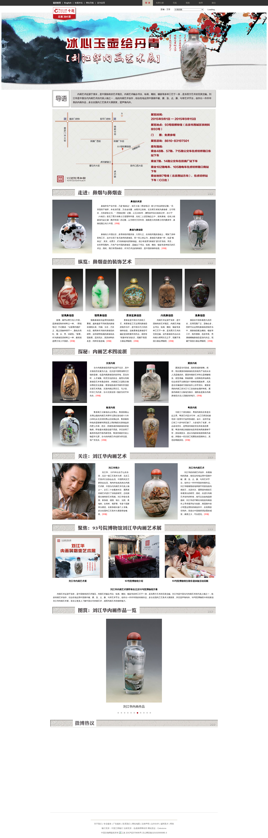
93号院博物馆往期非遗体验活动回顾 (190, 581)
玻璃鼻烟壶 (67, 315)
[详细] (117, 223)
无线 (175, 3)
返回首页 (57, 3)
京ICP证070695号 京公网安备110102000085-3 (146, 833)
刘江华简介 (114, 468)
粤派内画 (192, 407)
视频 (188, 3)
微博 (201, 3)
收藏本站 (79, 3)
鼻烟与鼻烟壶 (136, 230)
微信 (214, 3)
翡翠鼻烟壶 (100, 315)
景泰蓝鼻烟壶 (133, 315)
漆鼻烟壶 (200, 315)
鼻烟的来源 (136, 201)
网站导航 (90, 3)
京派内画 (110, 363)
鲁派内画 (110, 407)
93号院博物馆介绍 (134, 581)
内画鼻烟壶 (167, 315)
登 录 (147, 3)
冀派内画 (192, 363)
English (67, 3)
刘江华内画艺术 (196, 468)
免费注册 (160, 3)
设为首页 (101, 3)
